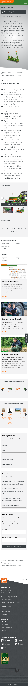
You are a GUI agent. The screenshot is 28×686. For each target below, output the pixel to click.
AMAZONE (4, 72)
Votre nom (5, 529)
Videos (4, 455)
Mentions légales (6, 606)
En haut (23, 579)
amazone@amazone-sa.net (13, 602)
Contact (4, 609)
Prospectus (5, 445)
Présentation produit (9, 12)
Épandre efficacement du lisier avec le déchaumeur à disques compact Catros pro (12, 491)
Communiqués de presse (7, 629)
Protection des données (6, 613)
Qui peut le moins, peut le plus (10, 505)
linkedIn (20, 644)
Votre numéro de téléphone (9, 537)
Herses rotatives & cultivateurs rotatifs (11, 75)
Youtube (7, 647)
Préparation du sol (6, 73)
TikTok (20, 640)
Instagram (7, 644)
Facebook (7, 640)
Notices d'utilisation (7, 459)
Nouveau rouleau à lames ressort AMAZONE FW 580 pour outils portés (12, 499)
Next (25, 198)
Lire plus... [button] (5, 296)
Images (4, 450)
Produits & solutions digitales (15, 72)
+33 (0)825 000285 (12, 596)
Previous (2, 198)
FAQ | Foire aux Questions (6, 623)
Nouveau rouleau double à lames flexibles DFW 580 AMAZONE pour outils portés (13, 483)
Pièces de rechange (7, 464)
